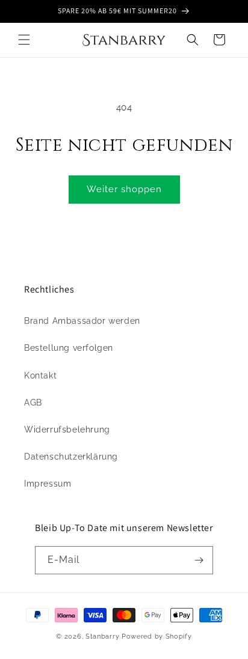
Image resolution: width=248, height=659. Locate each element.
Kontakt (40, 375)
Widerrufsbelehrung (67, 429)
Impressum (47, 483)
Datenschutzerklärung (71, 456)
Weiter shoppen (124, 189)
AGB (33, 402)
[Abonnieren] (199, 560)
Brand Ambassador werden (82, 321)
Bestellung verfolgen (68, 348)
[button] (24, 39)
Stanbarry (102, 636)
